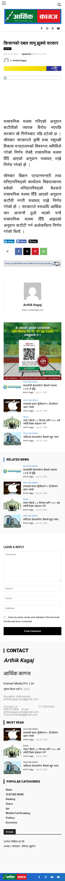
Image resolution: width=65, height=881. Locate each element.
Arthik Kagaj (19, 60)
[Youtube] (58, 28)
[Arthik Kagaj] (7, 60)
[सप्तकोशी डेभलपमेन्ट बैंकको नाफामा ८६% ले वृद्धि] (12, 387)
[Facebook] (41, 28)
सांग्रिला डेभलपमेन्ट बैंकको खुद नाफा (40, 437)
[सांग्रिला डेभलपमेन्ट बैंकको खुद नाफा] (12, 438)
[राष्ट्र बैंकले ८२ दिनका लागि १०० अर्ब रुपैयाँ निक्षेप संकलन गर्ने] (12, 422)
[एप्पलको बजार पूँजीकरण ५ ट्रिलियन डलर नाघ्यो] (12, 405)
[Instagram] (47, 28)
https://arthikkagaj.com (32, 310)
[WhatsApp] (43, 251)
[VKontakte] (52, 877)
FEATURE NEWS (30, 382)
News (7, 48)
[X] (52, 28)
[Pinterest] (35, 251)
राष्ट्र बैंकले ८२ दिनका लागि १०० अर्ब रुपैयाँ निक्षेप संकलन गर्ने (41, 422)
